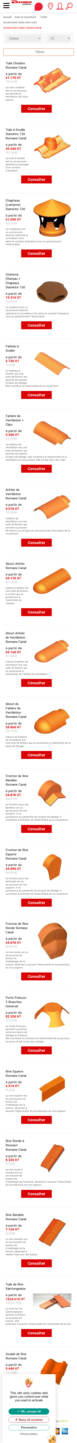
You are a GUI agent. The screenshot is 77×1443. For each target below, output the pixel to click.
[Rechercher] (69, 7)
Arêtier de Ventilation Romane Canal (16, 494)
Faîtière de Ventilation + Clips (15, 420)
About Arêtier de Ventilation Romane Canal (16, 637)
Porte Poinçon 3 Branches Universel (16, 1002)
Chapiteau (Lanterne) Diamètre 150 (15, 205)
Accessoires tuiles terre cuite (20, 22)
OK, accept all (30, 1411)
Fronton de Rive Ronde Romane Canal (17, 928)
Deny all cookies (30, 1419)
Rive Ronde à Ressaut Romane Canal (16, 1145)
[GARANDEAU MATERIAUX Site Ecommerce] (22, 6)
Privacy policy (29, 1434)
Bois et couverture (24, 17)
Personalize (29, 1427)
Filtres (39, 52)
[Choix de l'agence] (50, 7)
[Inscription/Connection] (59, 7)
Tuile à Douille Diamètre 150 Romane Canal (16, 134)
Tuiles (41, 17)
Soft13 (63, 1421)
